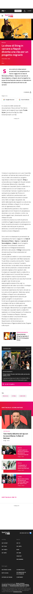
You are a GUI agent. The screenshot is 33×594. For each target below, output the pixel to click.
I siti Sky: (4, 539)
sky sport (5, 543)
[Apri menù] (2, 16)
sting (14, 396)
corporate (19, 577)
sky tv (18, 543)
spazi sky (19, 556)
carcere (22, 396)
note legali (5, 573)
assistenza (22, 585)
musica (5, 396)
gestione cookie (6, 569)
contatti (27, 585)
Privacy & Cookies (12, 584)
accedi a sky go (24, 533)
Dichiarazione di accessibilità (21, 573)
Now (17, 549)
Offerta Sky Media (7, 577)
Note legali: (4, 566)
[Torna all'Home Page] (9, 16)
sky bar (18, 552)
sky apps (19, 546)
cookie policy (20, 569)
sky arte (4, 552)
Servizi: (18, 539)
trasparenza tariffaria (14, 585)
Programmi (19, 559)
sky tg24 (4, 546)
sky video (4, 549)
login (29, 10)
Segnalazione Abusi (17, 591)
